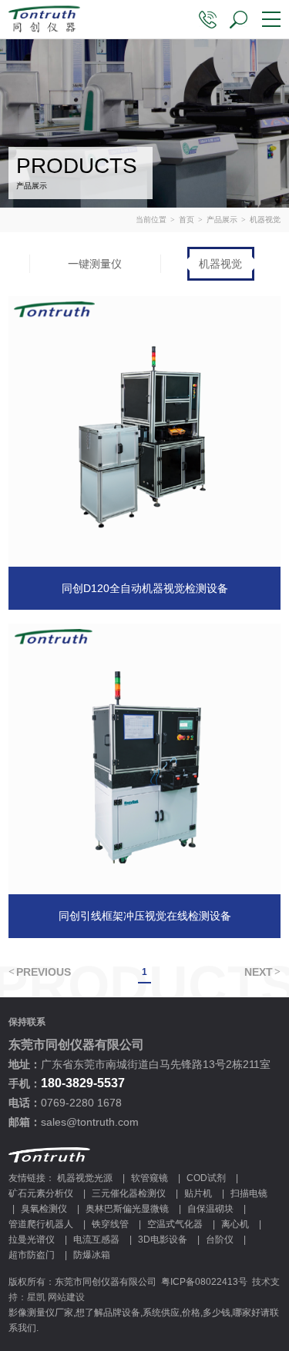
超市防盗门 (31, 1255)
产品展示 (222, 219)
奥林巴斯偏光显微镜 (127, 1208)
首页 (186, 219)
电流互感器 (96, 1239)
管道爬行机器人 (40, 1224)
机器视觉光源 (85, 1178)
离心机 (235, 1224)
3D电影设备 (162, 1239)
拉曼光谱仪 (31, 1239)
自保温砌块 (210, 1208)
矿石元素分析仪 (40, 1193)
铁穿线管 (110, 1224)
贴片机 (198, 1193)
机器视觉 (220, 264)
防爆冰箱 (91, 1255)
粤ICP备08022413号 (204, 1281)
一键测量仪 (95, 264)
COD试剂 (206, 1178)
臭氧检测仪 (44, 1208)
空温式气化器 (175, 1224)
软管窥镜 (149, 1178)
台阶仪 (220, 1239)
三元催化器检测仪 (129, 1193)
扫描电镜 (248, 1193)
